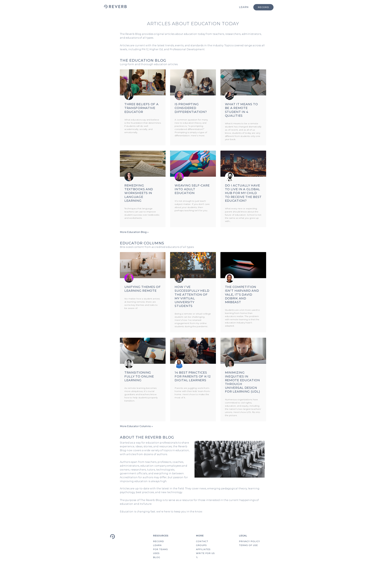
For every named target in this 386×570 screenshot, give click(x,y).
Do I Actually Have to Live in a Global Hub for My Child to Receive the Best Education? (243, 193)
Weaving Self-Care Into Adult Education (192, 189)
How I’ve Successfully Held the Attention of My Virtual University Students (192, 296)
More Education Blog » (134, 232)
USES (156, 553)
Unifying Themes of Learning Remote (142, 288)
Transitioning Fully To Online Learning (139, 376)
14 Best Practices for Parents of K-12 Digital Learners (193, 376)
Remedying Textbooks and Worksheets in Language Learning (138, 193)
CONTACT (202, 541)
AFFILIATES (203, 549)
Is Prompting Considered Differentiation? (191, 108)
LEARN (243, 7)
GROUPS (201, 545)
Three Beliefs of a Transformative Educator (141, 108)
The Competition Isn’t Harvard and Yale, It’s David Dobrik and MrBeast (242, 294)
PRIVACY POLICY (249, 541)
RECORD (158, 541)
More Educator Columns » (136, 426)
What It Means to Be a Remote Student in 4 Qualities (241, 109)
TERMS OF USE (248, 545)
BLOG (156, 557)
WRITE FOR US (205, 553)
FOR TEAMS (160, 549)
